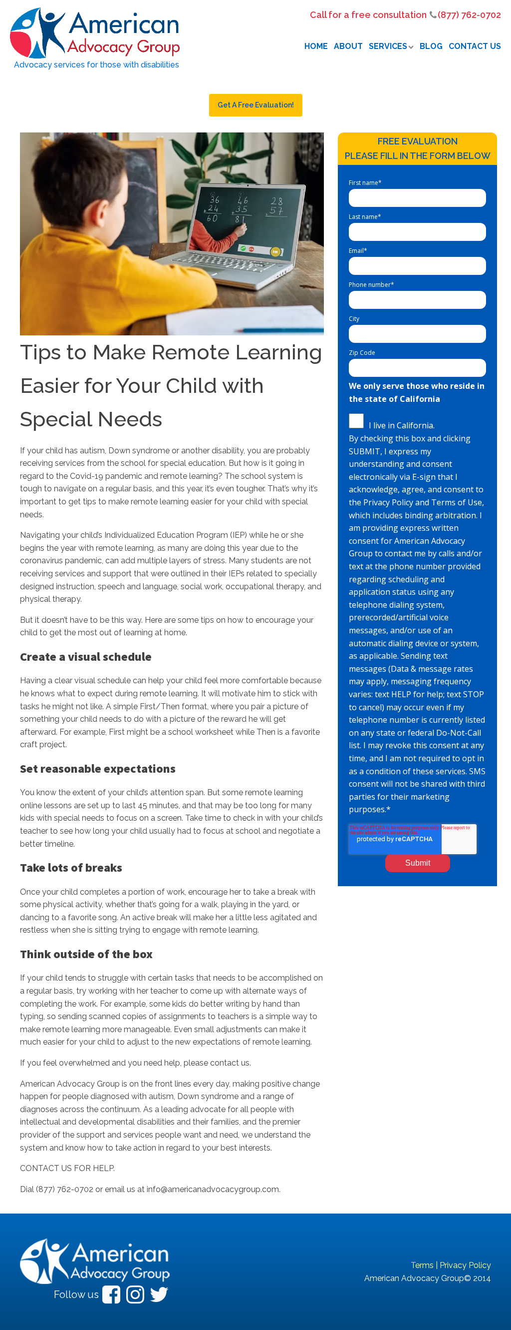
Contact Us (475, 46)
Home (316, 46)
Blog (431, 46)
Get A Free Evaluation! (256, 105)
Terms (422, 1265)
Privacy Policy (465, 1265)
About (348, 46)
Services (388, 46)
